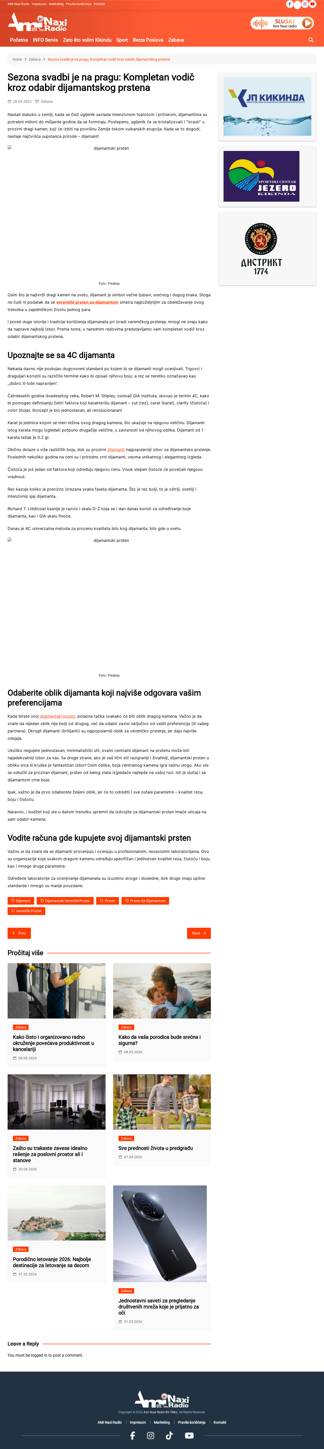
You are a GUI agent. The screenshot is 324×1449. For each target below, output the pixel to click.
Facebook (290, 4)
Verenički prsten (29, 911)
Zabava (176, 40)
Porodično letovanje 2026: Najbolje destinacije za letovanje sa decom (52, 1262)
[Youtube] (189, 1435)
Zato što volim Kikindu (87, 40)
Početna (19, 40)
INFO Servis (45, 40)
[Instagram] (150, 1435)
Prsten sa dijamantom (147, 901)
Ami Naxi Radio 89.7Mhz (160, 1412)
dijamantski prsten (57, 716)
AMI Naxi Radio (18, 4)
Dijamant (23, 901)
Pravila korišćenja (78, 4)
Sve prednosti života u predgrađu (155, 1148)
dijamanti (116, 449)
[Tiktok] (169, 1435)
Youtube (312, 4)
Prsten (110, 901)
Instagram (305, 4)
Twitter (297, 5)
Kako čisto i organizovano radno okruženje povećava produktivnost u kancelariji (53, 1043)
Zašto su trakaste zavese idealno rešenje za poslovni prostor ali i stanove (50, 1154)
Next (196, 933)
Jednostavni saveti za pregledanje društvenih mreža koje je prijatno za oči (158, 1307)
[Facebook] (132, 1435)
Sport (122, 40)
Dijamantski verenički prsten (67, 901)
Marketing (56, 4)
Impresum (39, 4)
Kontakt (99, 4)
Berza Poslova (148, 40)
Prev (22, 933)
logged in (39, 1355)
